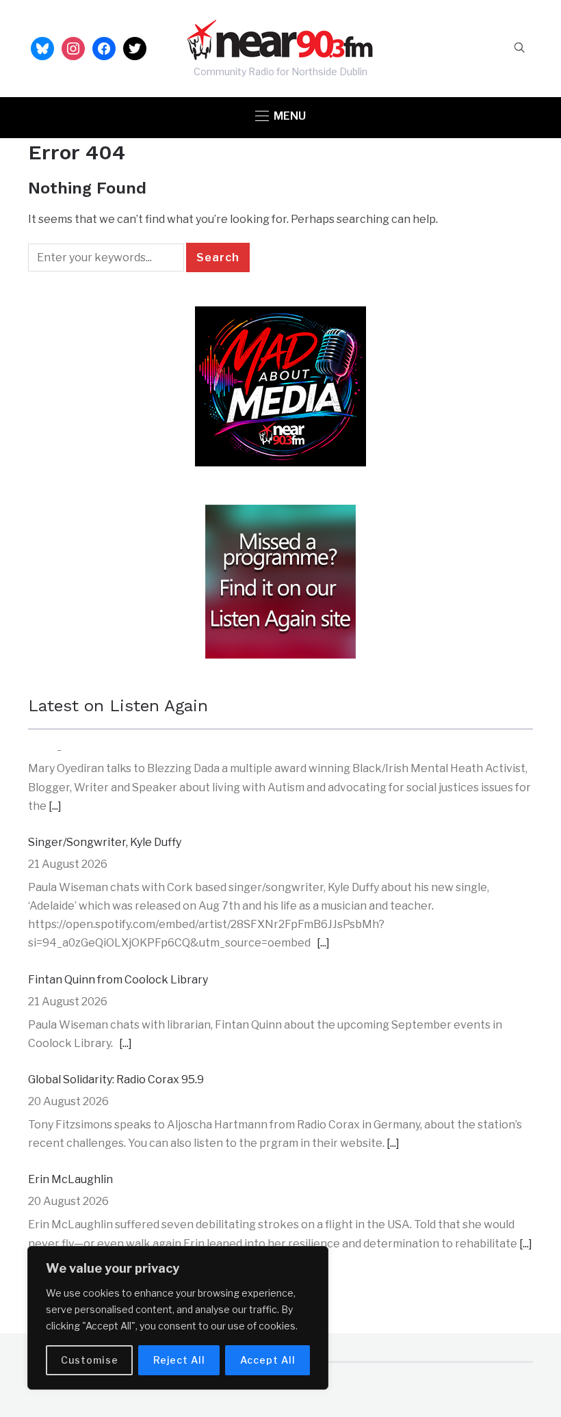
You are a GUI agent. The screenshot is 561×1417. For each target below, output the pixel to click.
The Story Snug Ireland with (100, 1195)
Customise (89, 1360)
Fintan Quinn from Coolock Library (118, 895)
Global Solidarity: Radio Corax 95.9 (116, 995)
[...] (323, 859)
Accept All (268, 1360)
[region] (177, 1318)
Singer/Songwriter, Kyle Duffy (104, 758)
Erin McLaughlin (70, 1095)
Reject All (179, 1360)
